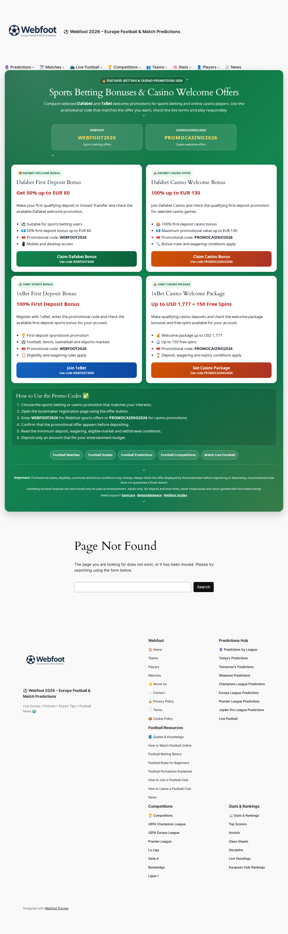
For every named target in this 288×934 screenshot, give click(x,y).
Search (203, 587)
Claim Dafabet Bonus (77, 259)
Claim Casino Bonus (211, 259)
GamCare (128, 495)
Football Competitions (178, 455)
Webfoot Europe (56, 908)
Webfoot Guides (175, 495)
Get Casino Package (211, 370)
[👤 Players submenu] (218, 67)
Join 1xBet (76, 370)
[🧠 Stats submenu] (190, 67)
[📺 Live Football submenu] (101, 67)
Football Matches (66, 455)
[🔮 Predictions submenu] (33, 67)
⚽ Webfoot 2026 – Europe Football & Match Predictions (121, 31)
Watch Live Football (219, 455)
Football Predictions (136, 455)
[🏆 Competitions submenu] (140, 67)
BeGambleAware (149, 495)
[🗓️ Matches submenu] (63, 67)
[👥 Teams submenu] (166, 67)
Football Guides (100, 455)
